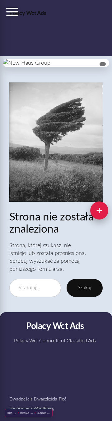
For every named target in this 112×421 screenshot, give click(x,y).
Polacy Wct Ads (27, 13)
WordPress (44, 408)
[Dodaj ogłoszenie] (99, 210)
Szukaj (84, 287)
